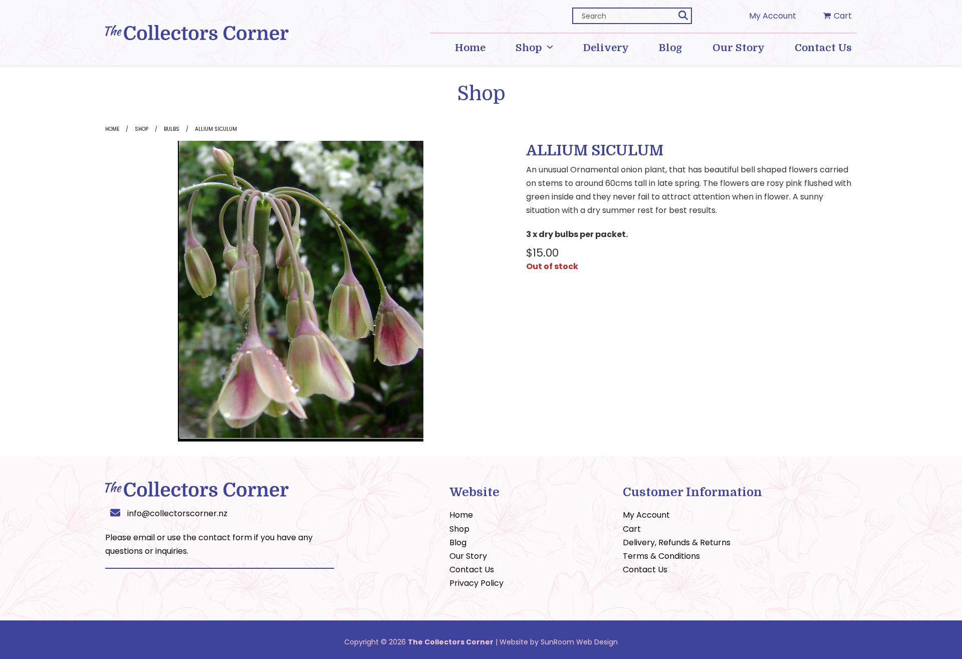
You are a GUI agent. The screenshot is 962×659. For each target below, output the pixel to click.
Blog (457, 542)
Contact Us (471, 569)
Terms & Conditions (661, 556)
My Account (772, 16)
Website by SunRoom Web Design (559, 642)
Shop (141, 129)
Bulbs (171, 129)
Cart (632, 529)
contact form (225, 537)
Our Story (468, 556)
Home (112, 129)
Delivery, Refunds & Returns (677, 542)
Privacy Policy (476, 583)
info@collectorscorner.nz (177, 513)
